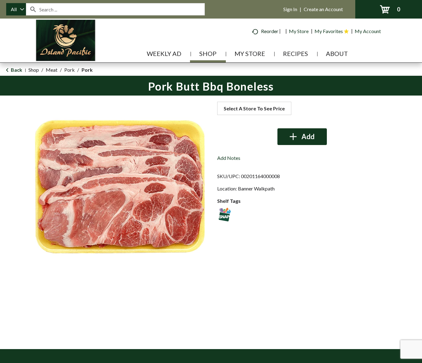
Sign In (290, 9)
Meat (51, 70)
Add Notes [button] (228, 158)
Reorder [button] (269, 31)
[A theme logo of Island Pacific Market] (65, 49)
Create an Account (323, 9)
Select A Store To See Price (254, 108)
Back (16, 70)
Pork (69, 70)
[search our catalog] (33, 9)
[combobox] (16, 9)
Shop (33, 70)
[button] (302, 136)
